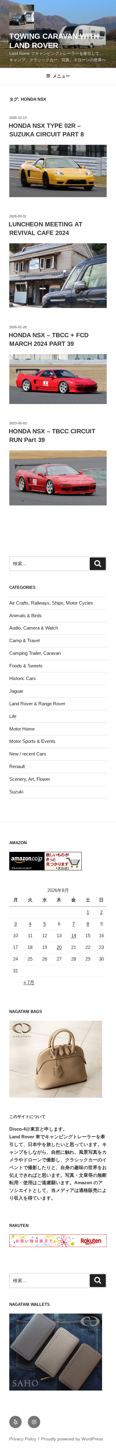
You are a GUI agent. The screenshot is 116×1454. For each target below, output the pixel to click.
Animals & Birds (25, 615)
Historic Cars (22, 678)
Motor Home (22, 728)
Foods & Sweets (26, 665)
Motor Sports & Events (32, 741)
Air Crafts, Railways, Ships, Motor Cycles (51, 602)
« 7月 (29, 982)
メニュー (61, 76)
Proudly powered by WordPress (72, 1438)
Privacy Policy (22, 1438)
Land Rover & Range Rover (37, 703)
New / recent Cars (27, 753)
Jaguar (16, 691)
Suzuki (16, 791)
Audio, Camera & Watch (33, 627)
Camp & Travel (24, 640)
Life (12, 716)
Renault (17, 766)
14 (73, 935)
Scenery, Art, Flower (29, 779)
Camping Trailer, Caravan (35, 653)
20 (59, 947)
